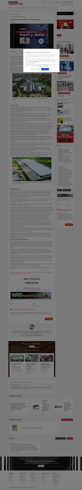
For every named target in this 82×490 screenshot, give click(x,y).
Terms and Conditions (33, 61)
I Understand (45, 69)
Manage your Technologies (35, 69)
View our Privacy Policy (42, 65)
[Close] (58, 50)
